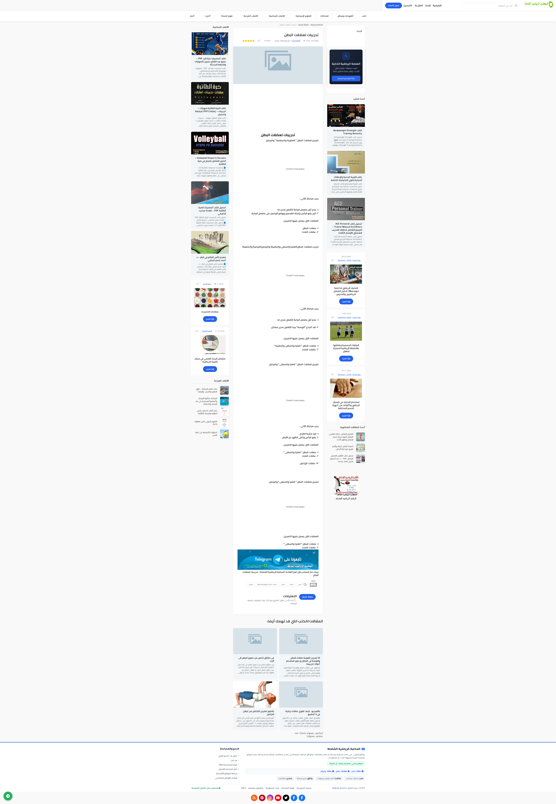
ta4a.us (335, 788)
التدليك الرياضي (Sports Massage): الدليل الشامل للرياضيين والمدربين (346, 291)
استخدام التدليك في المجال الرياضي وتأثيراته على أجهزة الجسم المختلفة (346, 405)
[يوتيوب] (278, 798)
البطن (283, 584)
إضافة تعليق (307, 596)
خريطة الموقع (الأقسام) (226, 773)
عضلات (291, 584)
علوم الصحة (227, 16)
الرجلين (251, 584)
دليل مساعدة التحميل (228, 769)
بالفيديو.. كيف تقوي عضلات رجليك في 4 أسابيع (302, 713)
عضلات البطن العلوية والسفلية (267, 584)
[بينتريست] (262, 798)
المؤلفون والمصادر (255, 788)
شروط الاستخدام (287, 788)
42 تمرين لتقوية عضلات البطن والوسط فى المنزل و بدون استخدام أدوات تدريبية (303, 660)
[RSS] (254, 798)
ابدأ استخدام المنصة (346, 78)
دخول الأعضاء (393, 5)
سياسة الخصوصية (304, 788)
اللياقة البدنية (303, 24)
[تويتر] (286, 798)
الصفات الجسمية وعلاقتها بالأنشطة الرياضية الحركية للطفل (346, 348)
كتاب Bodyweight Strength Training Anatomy (347, 132)
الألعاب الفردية (251, 16)
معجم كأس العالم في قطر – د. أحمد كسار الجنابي (211, 259)
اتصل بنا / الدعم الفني (227, 755)
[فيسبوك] (302, 798)
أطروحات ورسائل (345, 16)
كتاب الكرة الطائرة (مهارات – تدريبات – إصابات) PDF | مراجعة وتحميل (210, 111)
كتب (364, 16)
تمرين (300, 584)
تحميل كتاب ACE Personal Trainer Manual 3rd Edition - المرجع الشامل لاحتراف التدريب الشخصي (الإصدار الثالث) (347, 228)
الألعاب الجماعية (277, 16)
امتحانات (324, 16)
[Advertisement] (278, 108)
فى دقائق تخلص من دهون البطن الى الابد (256, 659)
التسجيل (407, 5)
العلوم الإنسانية (303, 16)
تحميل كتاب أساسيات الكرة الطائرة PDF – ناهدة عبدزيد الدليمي (212, 210)
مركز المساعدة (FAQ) (228, 764)
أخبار (192, 16)
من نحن (234, 760)
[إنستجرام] (270, 798)
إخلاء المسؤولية (272, 788)
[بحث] (516, 5)
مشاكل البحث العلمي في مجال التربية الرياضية (210, 360)
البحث (428, 5)
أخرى (207, 16)
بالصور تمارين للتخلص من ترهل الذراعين (258, 713)
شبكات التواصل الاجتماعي (226, 778)
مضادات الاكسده (210, 311)
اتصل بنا (419, 5)
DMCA (243, 788)
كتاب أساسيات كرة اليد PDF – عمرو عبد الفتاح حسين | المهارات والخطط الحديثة (210, 61)
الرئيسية (437, 5)
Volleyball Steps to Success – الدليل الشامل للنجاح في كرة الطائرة (210, 161)
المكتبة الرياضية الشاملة (272, 572)
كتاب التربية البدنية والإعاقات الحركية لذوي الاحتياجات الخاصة (346, 179)
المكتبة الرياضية (317, 24)
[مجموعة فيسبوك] (294, 798)
